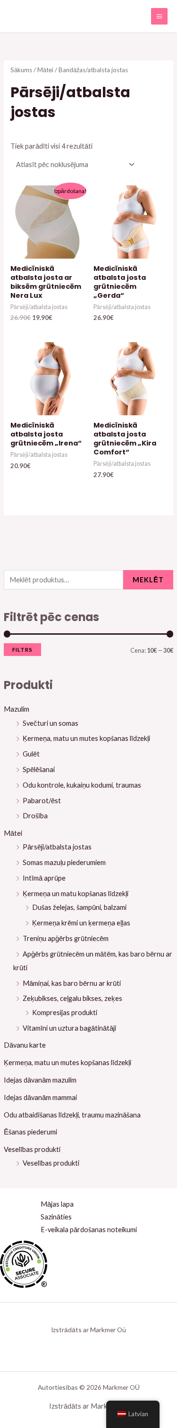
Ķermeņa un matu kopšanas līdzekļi (75, 894)
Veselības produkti (32, 1149)
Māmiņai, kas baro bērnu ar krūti (72, 983)
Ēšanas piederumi (30, 1132)
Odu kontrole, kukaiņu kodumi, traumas (82, 785)
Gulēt (31, 754)
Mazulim (16, 709)
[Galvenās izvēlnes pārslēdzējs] (159, 16)
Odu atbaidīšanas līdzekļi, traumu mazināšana (72, 1115)
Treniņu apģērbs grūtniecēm (66, 938)
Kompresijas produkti (64, 1012)
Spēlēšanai (39, 769)
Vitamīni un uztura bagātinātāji (69, 1028)
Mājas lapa (57, 1204)
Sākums (21, 70)
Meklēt (148, 580)
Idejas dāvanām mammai (40, 1097)
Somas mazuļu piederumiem (64, 862)
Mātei (13, 833)
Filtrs (22, 650)
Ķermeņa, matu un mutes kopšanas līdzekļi (86, 738)
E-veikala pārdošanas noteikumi (89, 1230)
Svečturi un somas (50, 723)
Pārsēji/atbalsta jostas (57, 847)
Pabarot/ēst (42, 801)
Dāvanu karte (25, 1045)
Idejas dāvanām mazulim (40, 1080)
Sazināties (56, 1217)
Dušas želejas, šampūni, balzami (79, 907)
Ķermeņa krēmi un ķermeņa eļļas (81, 923)
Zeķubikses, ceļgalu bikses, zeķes (72, 998)
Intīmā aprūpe (44, 878)
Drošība (35, 816)
